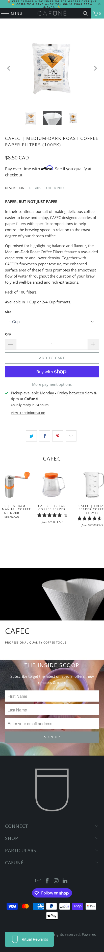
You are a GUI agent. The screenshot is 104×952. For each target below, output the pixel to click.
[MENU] (3, 13)
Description (14, 188)
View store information (28, 412)
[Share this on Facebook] (44, 436)
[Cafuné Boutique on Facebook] (47, 881)
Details (35, 188)
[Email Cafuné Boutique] (38, 881)
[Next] (95, 68)
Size (8, 311)
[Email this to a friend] (71, 436)
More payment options (52, 384)
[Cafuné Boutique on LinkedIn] (65, 881)
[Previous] (9, 68)
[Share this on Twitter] (31, 436)
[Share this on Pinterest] (57, 436)
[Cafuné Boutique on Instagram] (56, 881)
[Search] (85, 13)
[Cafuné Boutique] (52, 13)
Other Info (55, 188)
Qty (8, 334)
